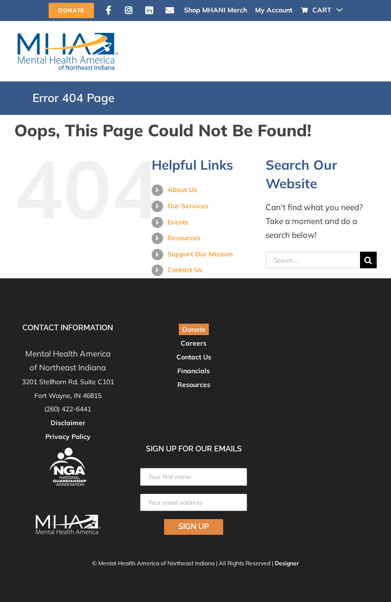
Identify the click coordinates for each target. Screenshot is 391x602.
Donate (194, 329)
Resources (183, 238)
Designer (287, 563)
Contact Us (184, 269)
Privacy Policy (68, 436)
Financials (193, 371)
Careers (193, 343)
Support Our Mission (200, 254)
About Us (182, 189)
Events (177, 222)
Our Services (187, 206)
